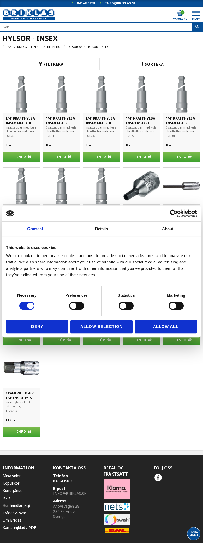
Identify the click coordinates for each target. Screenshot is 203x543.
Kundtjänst (12, 490)
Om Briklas (12, 520)
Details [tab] (101, 228)
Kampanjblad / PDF (19, 527)
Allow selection (101, 326)
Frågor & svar (14, 512)
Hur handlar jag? (17, 505)
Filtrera (54, 64)
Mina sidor (12, 475)
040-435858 (86, 3)
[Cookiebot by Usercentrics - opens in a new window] (174, 213)
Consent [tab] (35, 228)
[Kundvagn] (179, 13)
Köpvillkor (11, 483)
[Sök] (197, 27)
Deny (37, 326)
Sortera (154, 64)
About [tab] (168, 228)
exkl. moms (194, 533)
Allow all (165, 326)
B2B (6, 497)
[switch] (76, 306)
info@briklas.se (120, 3)
